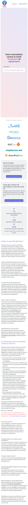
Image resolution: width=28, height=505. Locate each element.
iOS (13, 311)
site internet (15, 310)
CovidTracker (19, 245)
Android (18, 311)
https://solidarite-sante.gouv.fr (19, 416)
